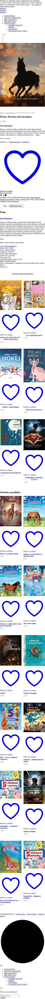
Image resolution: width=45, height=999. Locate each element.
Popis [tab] (5, 206)
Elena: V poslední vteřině (9, 554)
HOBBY (11, 27)
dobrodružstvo (11, 113)
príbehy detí (25, 199)
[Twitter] (4, 196)
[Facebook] (1, 196)
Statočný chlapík (29, 831)
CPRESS (3, 201)
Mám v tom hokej (11, 407)
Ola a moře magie (29, 623)
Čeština (41, 199)
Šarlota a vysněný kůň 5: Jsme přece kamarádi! (11, 625)
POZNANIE (12, 29)
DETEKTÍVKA (9, 16)
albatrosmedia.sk (15, 142)
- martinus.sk (25, 142)
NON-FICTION (9, 23)
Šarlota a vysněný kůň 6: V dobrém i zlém (33, 555)
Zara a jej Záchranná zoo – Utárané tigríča (9, 901)
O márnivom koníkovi (10, 473)
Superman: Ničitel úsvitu (34, 478)
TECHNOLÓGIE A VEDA (17, 31)
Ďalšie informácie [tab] (16, 206)
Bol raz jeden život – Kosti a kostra (10, 338)
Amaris (2, 693)
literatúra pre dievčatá (7, 199)
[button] (4, 34)
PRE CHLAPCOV (10, 19)
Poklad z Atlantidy (30, 693)
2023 (36, 199)
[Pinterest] (6, 196)
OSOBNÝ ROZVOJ (15, 25)
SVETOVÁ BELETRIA (12, 18)
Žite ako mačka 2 (34, 410)
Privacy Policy (32, 914)
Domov (2, 113)
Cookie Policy (21, 914)
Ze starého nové (34, 335)
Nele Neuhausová (6, 126)
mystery (17, 199)
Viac (38, 135)
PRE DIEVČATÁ (10, 21)
